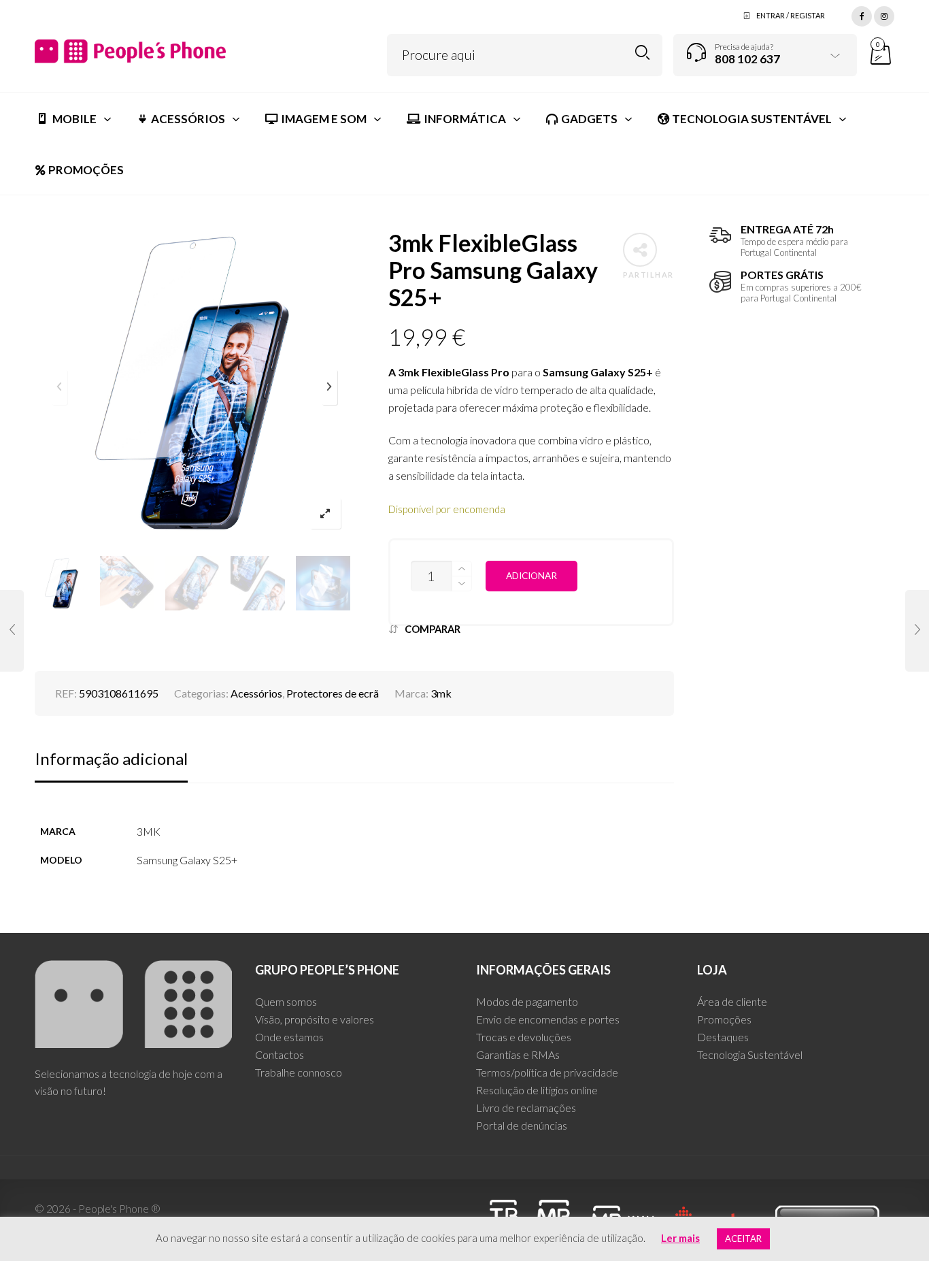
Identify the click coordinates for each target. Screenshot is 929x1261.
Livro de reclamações (526, 1107)
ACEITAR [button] (743, 1238)
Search (642, 52)
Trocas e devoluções (523, 1036)
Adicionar (531, 575)
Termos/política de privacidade (547, 1072)
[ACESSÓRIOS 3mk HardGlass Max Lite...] (917, 631)
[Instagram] (884, 14)
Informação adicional (111, 758)
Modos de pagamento (527, 1001)
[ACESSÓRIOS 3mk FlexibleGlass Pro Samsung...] (12, 631)
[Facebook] (861, 14)
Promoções (724, 1019)
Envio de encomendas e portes (548, 1019)
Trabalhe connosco (298, 1072)
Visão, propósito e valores (314, 1019)
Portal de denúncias (521, 1125)
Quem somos (286, 1001)
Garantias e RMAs (518, 1054)
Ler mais (680, 1238)
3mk (441, 693)
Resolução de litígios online (537, 1089)
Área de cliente (732, 1001)
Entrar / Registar (790, 15)
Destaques (723, 1036)
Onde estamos (289, 1036)
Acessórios (256, 693)
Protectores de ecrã (332, 693)
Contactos (279, 1054)
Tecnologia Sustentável (750, 1054)
